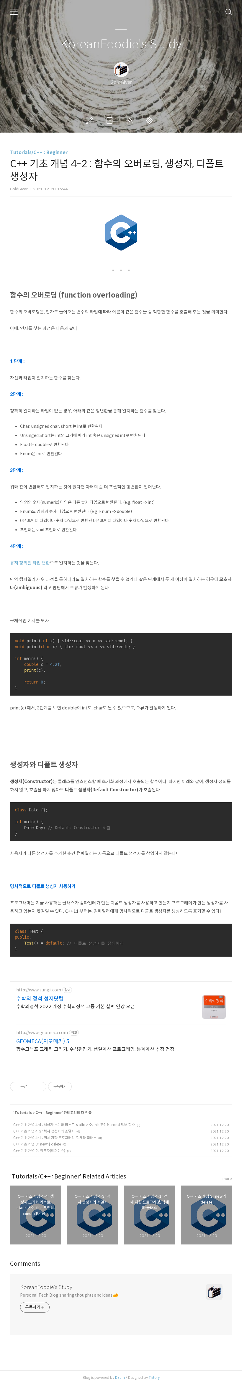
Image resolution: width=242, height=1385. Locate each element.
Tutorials (23, 1112)
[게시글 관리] (39, 1086)
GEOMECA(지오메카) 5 (42, 1041)
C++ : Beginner (48, 1112)
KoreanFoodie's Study (121, 44)
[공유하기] (32, 1086)
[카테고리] (14, 12)
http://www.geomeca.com (42, 1032)
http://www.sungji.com (38, 990)
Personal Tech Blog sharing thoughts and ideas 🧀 (69, 1295)
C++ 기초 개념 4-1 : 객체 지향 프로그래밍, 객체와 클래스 (55, 1137)
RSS (131, 120)
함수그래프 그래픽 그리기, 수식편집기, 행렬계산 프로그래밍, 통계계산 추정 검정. (96, 1049)
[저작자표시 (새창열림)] (74, 1086)
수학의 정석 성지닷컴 (40, 999)
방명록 (111, 120)
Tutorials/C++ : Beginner (39, 152)
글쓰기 (91, 120)
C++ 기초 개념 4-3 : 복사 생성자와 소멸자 (44, 1131)
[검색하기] (228, 12)
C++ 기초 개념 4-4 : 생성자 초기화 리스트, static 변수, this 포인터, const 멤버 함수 (74, 1124)
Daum (120, 1377)
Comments (25, 1263)
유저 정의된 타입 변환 (30, 563)
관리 (151, 120)
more (227, 1178)
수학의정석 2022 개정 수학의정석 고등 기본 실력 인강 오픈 (75, 1006)
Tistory (154, 1377)
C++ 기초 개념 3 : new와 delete (37, 1144)
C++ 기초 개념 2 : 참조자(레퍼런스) (39, 1150)
